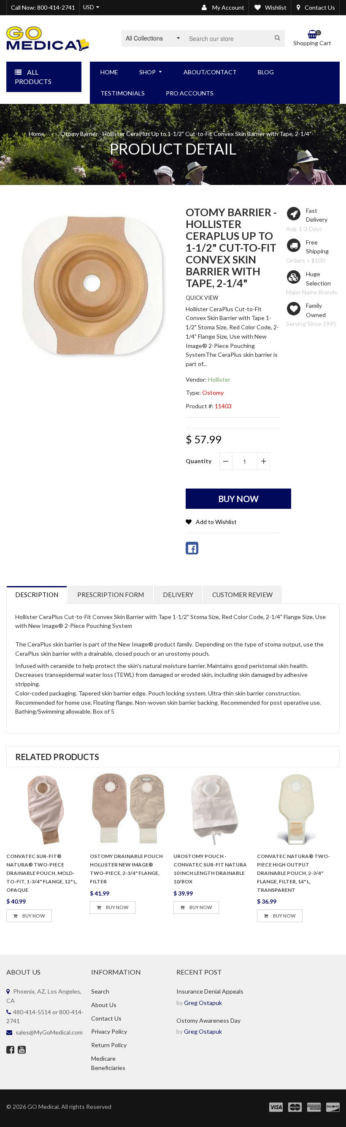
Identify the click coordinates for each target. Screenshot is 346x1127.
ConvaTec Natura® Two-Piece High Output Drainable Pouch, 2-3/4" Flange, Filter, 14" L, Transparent (293, 873)
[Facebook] (10, 1051)
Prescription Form (110, 594)
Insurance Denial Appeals (209, 991)
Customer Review (242, 594)
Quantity (198, 460)
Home (36, 133)
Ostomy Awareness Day (208, 1020)
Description (36, 594)
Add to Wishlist (216, 521)
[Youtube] (22, 1051)
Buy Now (33, 915)
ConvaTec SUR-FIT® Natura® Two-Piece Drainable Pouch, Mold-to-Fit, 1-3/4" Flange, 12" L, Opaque (41, 873)
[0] (192, 548)
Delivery (178, 594)
